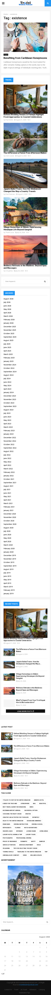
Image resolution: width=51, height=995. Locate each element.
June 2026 (7, 306)
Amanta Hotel (39, 800)
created (28, 814)
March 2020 (8, 545)
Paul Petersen (10, 194)
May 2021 (7, 496)
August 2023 (8, 410)
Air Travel (24, 990)
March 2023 (8, 427)
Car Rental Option (30, 810)
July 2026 (7, 302)
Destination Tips (24, 993)
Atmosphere (25, 803)
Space (39, 845)
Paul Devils (9, 120)
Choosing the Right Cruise (12, 814)
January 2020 (9, 552)
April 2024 (7, 389)
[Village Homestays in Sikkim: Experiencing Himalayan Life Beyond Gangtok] (25, 212)
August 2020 (8, 528)
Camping (42, 990)
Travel (6, 54)
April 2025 (7, 351)
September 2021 (10, 482)
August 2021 (8, 486)
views (25, 855)
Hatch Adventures (30, 827)
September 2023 (10, 406)
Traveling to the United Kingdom (29, 852)
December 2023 (10, 396)
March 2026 (8, 316)
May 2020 (7, 538)
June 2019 (7, 576)
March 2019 (8, 586)
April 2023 (7, 423)
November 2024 (10, 365)
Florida (17, 827)
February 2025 (9, 358)
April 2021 (7, 500)
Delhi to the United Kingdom (13, 821)
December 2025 (10, 326)
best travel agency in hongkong (14, 807)
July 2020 (7, 531)
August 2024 (8, 375)
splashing (6, 848)
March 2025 (8, 354)
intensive (19, 831)
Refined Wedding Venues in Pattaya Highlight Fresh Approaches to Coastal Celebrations (24, 115)
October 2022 (9, 444)
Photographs (8, 838)
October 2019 (9, 562)
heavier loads (8, 831)
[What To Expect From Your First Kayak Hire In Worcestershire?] (9, 703)
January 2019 (9, 593)
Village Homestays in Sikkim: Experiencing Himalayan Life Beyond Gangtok (22, 228)
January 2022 (9, 476)
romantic (24, 841)
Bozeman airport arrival (12, 810)
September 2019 (10, 566)
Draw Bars (6, 824)
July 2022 (7, 455)
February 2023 (9, 430)
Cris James (9, 271)
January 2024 (9, 392)
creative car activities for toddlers (16, 817)
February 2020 (9, 548)
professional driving (23, 838)
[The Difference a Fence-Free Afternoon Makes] (25, 137)
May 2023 (7, 420)
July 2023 (7, 413)
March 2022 (8, 469)
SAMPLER (42, 841)
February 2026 (9, 319)
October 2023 (9, 403)
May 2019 (7, 579)
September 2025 (10, 337)
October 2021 (9, 479)
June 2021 (7, 493)
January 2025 (9, 361)
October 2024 (9, 368)
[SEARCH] (44, 281)
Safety (33, 841)
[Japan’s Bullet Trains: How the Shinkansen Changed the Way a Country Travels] (25, 173)
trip (46, 852)
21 (33, 961)
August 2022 (8, 451)
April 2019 (7, 583)
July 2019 (7, 573)
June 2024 (7, 382)
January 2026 (9, 323)
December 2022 (10, 437)
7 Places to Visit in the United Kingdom (16, 800)
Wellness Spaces (36, 855)
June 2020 (7, 534)
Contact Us (8, 990)
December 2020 (10, 514)
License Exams (31, 831)
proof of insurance (10, 841)
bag (34, 803)
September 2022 (10, 448)
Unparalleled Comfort (11, 855)
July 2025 (7, 344)
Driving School (37, 824)
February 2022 (9, 472)
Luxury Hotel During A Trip (12, 834)
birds (31, 807)
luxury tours (30, 834)
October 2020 (9, 521)
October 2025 (9, 333)
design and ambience (34, 821)
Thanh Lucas (10, 232)
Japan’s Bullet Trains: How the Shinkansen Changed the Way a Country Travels (22, 190)
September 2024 (10, 371)
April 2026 (7, 313)
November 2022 (10, 441)
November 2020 (10, 517)
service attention (9, 845)
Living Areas (43, 831)
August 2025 (8, 340)
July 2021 (7, 489)
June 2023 (7, 417)
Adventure (32, 990)
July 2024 (7, 378)
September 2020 (10, 524)
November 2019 (10, 559)
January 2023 (9, 434)
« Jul (2, 973)
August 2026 (8, 299)
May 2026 (7, 309)
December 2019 (10, 555)
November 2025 (10, 330)
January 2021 (9, 510)
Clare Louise (10, 156)
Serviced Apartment (26, 845)
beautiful (42, 803)
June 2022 (7, 458)
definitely (35, 817)
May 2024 (7, 385)
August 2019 (8, 569)
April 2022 (7, 465)
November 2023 (10, 399)
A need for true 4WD (10, 803)
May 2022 (7, 462)
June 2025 (7, 347)
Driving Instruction (21, 824)
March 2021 (8, 503)
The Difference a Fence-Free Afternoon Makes (25, 153)
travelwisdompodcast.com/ (29, 985)
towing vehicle (8, 852)
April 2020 (7, 541)
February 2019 (9, 590)
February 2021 (9, 507)
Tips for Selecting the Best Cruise (25, 848)
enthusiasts (7, 827)
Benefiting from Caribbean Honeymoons (25, 58)
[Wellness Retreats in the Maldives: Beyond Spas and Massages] (25, 250)
